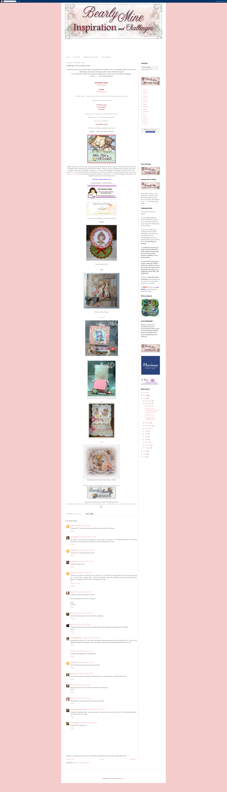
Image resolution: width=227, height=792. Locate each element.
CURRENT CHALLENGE (90, 57)
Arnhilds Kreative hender (78, 709)
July (146, 431)
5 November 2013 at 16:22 (85, 561)
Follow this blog (150, 131)
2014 (145, 395)
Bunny (72, 613)
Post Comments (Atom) (82, 762)
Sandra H (73, 561)
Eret (71, 685)
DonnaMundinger (76, 638)
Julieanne (146, 111)
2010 (145, 457)
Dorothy (145, 106)
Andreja (145, 92)
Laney (101, 442)
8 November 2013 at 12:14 (85, 662)
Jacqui (145, 109)
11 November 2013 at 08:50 (88, 722)
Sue (71, 624)
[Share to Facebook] (91, 514)
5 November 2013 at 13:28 (85, 550)
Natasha (145, 119)
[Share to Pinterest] (93, 514)
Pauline (145, 121)
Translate (155, 69)
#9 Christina (101, 85)
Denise (145, 102)
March (147, 442)
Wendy (72, 673)
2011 (144, 454)
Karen (72, 592)
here (118, 485)
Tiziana (145, 123)
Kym (144, 114)
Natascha (102, 317)
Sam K (72, 572)
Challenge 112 (149, 415)
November (148, 403)
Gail (71, 525)
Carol (144, 94)
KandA (72, 651)
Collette (145, 97)
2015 (145, 393)
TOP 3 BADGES (106, 57)
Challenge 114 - (150, 406)
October (147, 423)
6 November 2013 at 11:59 (83, 592)
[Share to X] (89, 514)
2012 (145, 451)
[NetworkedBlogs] (150, 129)
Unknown (73, 550)
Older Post (133, 759)
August (147, 428)
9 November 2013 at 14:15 (82, 698)
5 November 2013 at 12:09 (82, 525)
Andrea (145, 90)
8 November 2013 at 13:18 (84, 673)
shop (146, 201)
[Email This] (86, 514)
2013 (145, 398)
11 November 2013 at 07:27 (96, 709)
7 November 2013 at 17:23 (84, 651)
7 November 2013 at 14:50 (91, 638)
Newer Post (70, 759)
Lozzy (144, 116)
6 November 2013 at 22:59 (82, 624)
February (148, 445)
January (147, 448)
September (148, 425)
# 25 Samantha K (101, 92)
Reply (72, 531)
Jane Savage (74, 722)
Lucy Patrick (74, 537)
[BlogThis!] (88, 514)
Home (68, 57)
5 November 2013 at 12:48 (87, 537)
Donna (145, 104)
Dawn (144, 99)
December (148, 401)
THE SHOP (76, 57)
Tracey (102, 401)
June (146, 434)
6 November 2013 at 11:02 (83, 572)
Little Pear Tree (75, 583)
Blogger (122, 778)
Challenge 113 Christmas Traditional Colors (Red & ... (152, 410)
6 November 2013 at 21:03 (83, 613)
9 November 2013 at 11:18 (82, 685)
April (146, 439)
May (146, 436)
